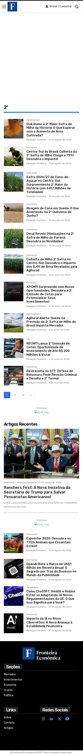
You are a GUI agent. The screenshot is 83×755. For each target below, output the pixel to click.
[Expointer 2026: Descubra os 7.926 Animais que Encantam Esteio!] (13, 543)
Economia (31, 147)
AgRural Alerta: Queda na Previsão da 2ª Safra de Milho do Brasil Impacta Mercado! (51, 321)
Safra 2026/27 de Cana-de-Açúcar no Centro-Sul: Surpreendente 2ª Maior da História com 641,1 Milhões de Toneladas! (48, 184)
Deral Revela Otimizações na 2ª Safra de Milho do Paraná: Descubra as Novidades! (50, 237)
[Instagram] (43, 719)
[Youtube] (67, 719)
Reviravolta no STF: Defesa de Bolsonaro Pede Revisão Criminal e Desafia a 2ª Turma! (51, 374)
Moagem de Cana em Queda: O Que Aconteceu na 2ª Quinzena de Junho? (52, 211)
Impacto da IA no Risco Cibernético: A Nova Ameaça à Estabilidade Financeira (49, 622)
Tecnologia (32, 587)
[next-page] (31, 395)
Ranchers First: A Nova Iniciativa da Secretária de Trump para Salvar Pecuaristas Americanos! (37, 492)
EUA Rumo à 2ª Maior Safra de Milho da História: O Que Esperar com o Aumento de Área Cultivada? (50, 129)
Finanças (31, 283)
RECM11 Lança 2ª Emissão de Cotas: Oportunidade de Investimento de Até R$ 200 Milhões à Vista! (48, 349)
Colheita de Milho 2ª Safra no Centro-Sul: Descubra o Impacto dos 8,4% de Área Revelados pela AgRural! (51, 264)
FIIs (28, 339)
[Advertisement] (41, 56)
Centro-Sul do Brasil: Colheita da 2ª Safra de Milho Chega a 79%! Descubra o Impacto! (51, 155)
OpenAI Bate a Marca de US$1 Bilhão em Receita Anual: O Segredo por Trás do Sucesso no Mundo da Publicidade (51, 569)
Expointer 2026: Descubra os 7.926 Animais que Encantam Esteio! (48, 542)
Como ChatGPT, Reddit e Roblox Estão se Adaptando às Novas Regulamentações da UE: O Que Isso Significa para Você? (50, 597)
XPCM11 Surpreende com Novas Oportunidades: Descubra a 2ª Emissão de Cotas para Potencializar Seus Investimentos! (50, 294)
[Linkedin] (51, 719)
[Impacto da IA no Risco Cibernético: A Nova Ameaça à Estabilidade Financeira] (13, 623)
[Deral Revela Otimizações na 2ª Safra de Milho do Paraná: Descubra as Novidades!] (13, 238)
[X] (59, 719)
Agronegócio (33, 120)
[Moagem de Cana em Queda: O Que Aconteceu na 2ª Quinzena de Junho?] (13, 213)
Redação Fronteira (36, 140)
